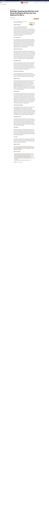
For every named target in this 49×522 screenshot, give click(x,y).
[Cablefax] (47, 0)
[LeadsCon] (41, 0)
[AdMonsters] (44, 0)
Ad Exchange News (4, 4)
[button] (2, 2)
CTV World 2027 (41, 2)
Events (12, 2)
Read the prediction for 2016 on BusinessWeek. (20, 46)
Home (1, 4)
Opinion (7, 2)
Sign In (47, 2)
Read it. (33, 76)
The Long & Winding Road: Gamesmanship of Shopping (22, 155)
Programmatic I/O (36, 2)
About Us (10, 2)
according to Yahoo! (30, 58)
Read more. (21, 35)
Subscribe (44, 2)
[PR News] (32, 0)
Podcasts (15, 2)
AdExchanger (13, 17)
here (21, 22)
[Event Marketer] (34, 0)
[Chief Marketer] (29, 0)
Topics (4, 2)
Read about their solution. (20, 89)
